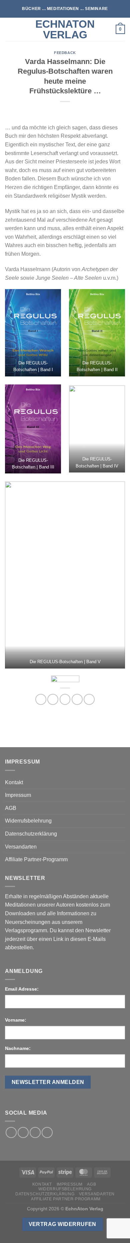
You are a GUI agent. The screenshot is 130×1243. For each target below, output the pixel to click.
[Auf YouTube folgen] (47, 1132)
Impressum (18, 795)
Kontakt (14, 782)
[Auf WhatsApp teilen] (40, 699)
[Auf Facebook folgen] (11, 1132)
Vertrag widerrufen (62, 1224)
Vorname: (15, 1020)
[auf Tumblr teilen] (89, 699)
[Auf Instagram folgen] (23, 1132)
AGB (10, 808)
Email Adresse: (22, 989)
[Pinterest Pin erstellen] (77, 699)
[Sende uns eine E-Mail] (35, 1132)
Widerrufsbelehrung (28, 821)
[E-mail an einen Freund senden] (65, 699)
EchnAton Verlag (65, 29)
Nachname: (18, 1048)
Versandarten (21, 847)
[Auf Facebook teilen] (52, 699)
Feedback (65, 53)
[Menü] (9, 29)
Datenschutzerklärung (31, 834)
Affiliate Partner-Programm (36, 859)
